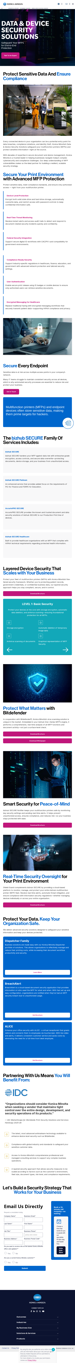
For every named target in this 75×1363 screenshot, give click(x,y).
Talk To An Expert (10, 55)
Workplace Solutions (25, 8)
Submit (25, 1268)
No (16, 1253)
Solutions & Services (13, 8)
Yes (8, 1253)
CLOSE (53, 1349)
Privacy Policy (16, 1348)
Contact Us (5, 1348)
